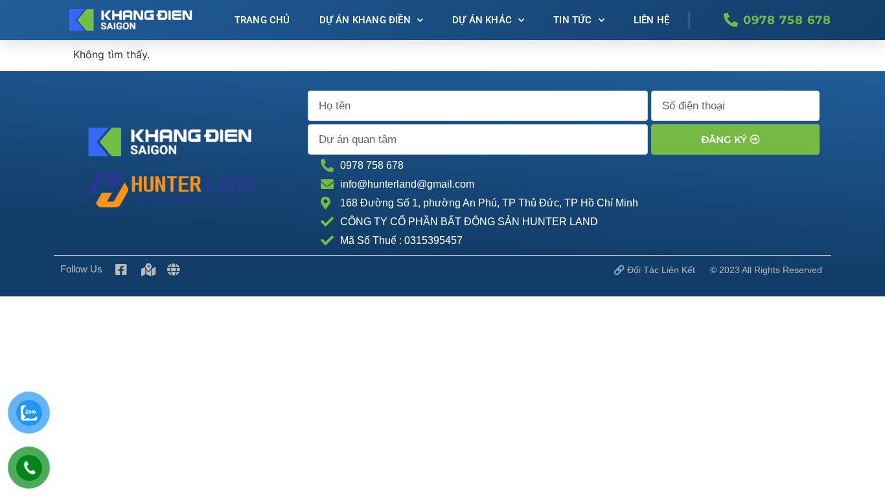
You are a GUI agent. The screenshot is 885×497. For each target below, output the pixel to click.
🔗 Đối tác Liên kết (654, 270)
